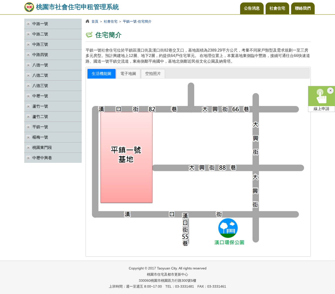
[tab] (102, 74)
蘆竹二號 (40, 116)
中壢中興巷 (42, 158)
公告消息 (252, 8)
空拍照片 (153, 73)
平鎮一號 (40, 127)
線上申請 (321, 109)
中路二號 (40, 34)
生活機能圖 (101, 73)
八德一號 (40, 65)
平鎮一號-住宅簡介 (137, 21)
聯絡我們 (303, 8)
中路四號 (40, 55)
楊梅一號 (40, 137)
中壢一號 (40, 96)
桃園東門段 (42, 147)
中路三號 (40, 44)
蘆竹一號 (40, 106)
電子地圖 (128, 73)
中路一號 (40, 24)
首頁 (94, 21)
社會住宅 (277, 8)
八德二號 (40, 75)
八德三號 (40, 86)
